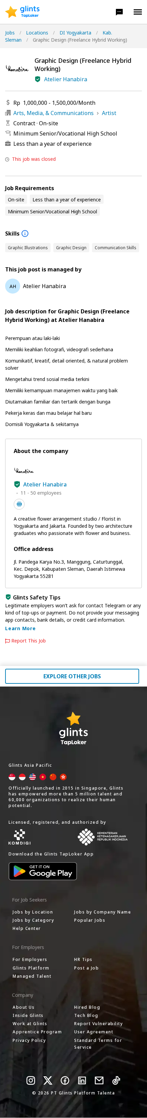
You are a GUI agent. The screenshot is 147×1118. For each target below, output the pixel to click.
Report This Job (28, 640)
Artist (109, 113)
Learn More (20, 628)
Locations (37, 32)
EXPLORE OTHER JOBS (72, 676)
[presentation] (22, 12)
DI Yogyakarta (75, 32)
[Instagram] (31, 1080)
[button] (119, 12)
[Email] (99, 1080)
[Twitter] (48, 1080)
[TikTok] (116, 1080)
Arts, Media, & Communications (53, 113)
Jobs (10, 32)
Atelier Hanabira (65, 79)
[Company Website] (19, 504)
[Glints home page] (22, 12)
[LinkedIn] (82, 1080)
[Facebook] (65, 1080)
